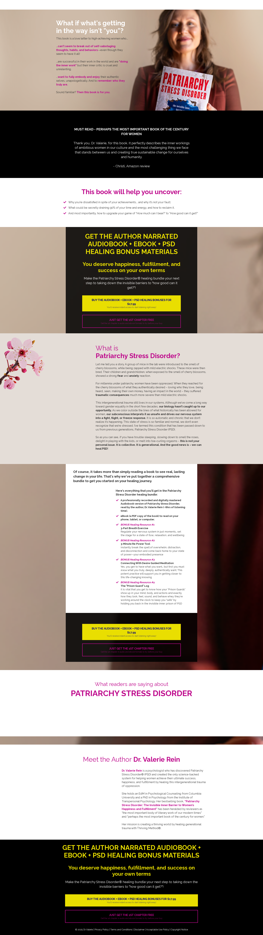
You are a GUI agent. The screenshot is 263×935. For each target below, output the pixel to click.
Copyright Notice (179, 929)
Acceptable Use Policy (157, 929)
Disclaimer (139, 929)
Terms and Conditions (121, 929)
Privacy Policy (102, 929)
